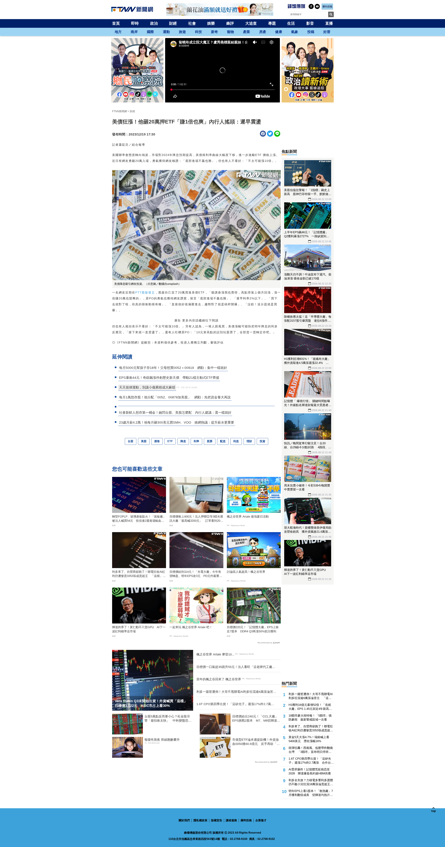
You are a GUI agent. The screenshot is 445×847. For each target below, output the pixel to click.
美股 (144, 441)
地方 (118, 32)
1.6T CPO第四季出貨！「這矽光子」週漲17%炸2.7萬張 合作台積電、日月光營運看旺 (236, 704)
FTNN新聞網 (119, 111)
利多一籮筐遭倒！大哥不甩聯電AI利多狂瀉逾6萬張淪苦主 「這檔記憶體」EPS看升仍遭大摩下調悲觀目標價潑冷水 (236, 692)
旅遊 (182, 32)
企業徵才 (260, 820)
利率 (196, 441)
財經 (173, 23)
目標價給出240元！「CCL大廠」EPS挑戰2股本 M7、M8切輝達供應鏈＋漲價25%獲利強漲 (256, 719)
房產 (262, 32)
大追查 (251, 23)
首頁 (116, 23)
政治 (154, 23)
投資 (262, 441)
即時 (135, 23)
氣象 (294, 32)
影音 (310, 23)
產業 (246, 32)
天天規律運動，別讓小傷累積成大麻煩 (147, 387)
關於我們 (184, 820)
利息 (236, 441)
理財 (249, 441)
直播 (329, 23)
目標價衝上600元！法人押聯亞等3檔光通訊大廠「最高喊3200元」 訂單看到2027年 (196, 519)
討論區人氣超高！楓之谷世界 (246, 571)
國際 (150, 32)
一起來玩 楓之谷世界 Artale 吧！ (190, 627)
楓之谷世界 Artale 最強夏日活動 (248, 516)
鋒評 (230, 23)
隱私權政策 (200, 820)
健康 (278, 32)
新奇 (214, 32)
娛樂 (211, 23)
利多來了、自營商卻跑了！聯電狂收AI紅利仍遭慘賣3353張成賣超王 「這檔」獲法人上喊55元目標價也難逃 (139, 574)
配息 (223, 441)
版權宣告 (216, 820)
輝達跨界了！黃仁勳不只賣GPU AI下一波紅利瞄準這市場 (138, 629)
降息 (183, 441)
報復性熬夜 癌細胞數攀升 (162, 739)
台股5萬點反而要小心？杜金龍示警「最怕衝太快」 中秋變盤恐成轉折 (167, 719)
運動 (166, 32)
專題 (272, 23)
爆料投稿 (246, 820)
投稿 (310, 32)
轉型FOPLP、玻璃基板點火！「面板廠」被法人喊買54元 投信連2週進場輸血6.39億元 (139, 519)
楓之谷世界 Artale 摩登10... (215, 654)
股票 (209, 441)
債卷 (157, 441)
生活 (291, 23)
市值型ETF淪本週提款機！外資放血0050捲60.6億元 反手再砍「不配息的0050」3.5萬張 (256, 742)
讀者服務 (231, 820)
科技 (198, 32)
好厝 (326, 32)
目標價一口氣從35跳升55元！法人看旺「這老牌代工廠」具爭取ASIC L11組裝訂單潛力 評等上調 (235, 667)
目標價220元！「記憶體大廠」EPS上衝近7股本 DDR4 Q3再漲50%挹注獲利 (253, 629)
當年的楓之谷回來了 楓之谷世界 (218, 679)
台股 (130, 441)
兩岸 (134, 32)
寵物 (230, 32)
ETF (170, 441)
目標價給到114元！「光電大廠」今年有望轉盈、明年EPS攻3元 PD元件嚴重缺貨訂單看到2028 (195, 574)
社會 (192, 23)
